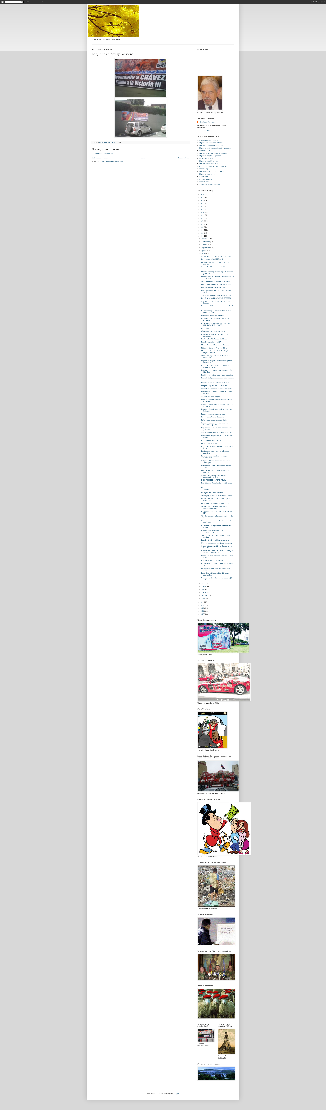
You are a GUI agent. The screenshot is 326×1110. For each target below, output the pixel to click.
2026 (202, 194)
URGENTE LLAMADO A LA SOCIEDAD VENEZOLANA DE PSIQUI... (215, 324)
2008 (202, 611)
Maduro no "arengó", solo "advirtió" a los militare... (216, 471)
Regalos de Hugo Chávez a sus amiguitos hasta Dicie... (216, 361)
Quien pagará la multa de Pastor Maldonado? (217, 495)
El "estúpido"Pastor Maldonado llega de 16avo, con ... (215, 499)
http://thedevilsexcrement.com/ (211, 143)
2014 (202, 230)
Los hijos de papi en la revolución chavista (217, 375)
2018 (202, 218)
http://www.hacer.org (207, 174)
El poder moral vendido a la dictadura (215, 383)
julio (203, 254)
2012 (202, 236)
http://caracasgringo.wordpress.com (213, 153)
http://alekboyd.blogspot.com (210, 156)
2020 (202, 212)
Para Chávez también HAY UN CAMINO (216, 298)
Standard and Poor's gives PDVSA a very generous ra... (215, 268)
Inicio (143, 158)
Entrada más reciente (100, 158)
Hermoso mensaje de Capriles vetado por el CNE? (217, 512)
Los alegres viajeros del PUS (211, 342)
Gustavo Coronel (207, 122)
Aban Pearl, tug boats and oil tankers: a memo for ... (215, 356)
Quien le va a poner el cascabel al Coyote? (216, 389)
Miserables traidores (209, 443)
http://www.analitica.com (208, 161)
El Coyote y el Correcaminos (212, 493)
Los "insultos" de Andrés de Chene (214, 339)
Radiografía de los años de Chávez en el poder (215, 569)
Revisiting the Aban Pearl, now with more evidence (216, 484)
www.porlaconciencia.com (209, 140)
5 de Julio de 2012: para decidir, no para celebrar (215, 536)
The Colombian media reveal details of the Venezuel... (217, 517)
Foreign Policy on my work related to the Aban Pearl (216, 371)
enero (203, 598)
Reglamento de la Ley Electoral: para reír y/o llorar (216, 428)
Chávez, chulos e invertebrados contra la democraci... (216, 522)
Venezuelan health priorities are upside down (216, 466)
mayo (203, 586)
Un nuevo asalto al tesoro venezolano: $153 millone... (217, 579)
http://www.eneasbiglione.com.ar (211, 171)
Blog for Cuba (204, 150)
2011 (202, 602)
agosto (204, 250)
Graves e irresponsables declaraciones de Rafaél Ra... (216, 547)
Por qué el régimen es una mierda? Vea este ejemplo (217, 379)
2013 (202, 233)
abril (203, 589)
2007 (202, 614)
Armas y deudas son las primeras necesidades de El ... (213, 476)
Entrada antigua (183, 158)
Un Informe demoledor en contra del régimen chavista (215, 366)
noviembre (205, 242)
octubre (204, 245)
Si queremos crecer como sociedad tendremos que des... (214, 424)
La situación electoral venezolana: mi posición (215, 452)
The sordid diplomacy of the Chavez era (216, 295)
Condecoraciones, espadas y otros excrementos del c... (214, 507)
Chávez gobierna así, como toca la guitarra (217, 432)
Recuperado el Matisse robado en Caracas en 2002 (217, 392)
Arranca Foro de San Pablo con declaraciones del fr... (212, 531)
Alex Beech (203, 176)
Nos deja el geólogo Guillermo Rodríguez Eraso (217, 447)
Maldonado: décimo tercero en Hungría (216, 284)
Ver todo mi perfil (204, 130)
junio (203, 583)
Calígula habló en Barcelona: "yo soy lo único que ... (215, 461)
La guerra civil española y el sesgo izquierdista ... (214, 457)
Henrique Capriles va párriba (212, 560)
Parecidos (205, 328)
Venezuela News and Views (209, 184)
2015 (202, 227)
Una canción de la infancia (211, 440)
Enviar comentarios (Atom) (112, 161)
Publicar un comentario (104, 153)
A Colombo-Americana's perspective (213, 166)
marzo (204, 592)
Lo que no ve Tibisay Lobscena (212, 417)
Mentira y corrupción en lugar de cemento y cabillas (217, 272)
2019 (202, 215)
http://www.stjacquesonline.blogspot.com (214, 148)
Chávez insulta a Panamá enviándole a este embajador (217, 405)
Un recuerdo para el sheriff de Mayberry (216, 543)
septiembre (205, 248)
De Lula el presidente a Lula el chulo (215, 503)
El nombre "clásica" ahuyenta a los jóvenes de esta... (217, 556)
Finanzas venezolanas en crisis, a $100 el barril (216, 291)
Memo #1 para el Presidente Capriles (215, 345)
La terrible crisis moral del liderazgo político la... (215, 574)
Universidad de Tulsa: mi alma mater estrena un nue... (217, 564)
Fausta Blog (203, 169)
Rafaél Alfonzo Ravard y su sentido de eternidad (215, 319)
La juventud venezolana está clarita (214, 420)
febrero (204, 595)
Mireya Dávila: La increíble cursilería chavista (215, 263)
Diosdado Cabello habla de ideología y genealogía (215, 335)
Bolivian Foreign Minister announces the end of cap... (216, 400)
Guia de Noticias (205, 179)
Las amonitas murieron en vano (213, 414)
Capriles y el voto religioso (211, 396)
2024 (202, 200)
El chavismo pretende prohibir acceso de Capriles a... (216, 489)
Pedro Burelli (204, 182)
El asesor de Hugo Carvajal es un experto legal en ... (216, 436)
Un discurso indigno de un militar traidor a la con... (217, 526)
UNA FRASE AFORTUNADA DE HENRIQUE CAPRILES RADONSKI (217, 552)
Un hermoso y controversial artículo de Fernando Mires (216, 311)
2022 (202, 206)
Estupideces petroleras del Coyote (214, 386)
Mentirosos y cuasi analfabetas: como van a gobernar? (217, 277)
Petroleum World (206, 158)
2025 (202, 197)
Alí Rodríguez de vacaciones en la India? (216, 256)
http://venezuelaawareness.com (211, 145)
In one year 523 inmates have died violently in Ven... (217, 307)
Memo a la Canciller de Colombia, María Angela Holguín (216, 352)
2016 (202, 224)
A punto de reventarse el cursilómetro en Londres (216, 302)
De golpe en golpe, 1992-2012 (212, 259)
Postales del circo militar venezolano (215, 540)
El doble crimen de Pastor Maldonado (215, 348)
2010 (202, 605)
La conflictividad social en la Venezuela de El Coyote (217, 410)
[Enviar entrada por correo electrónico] (119, 142)
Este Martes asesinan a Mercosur (213, 287)
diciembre (205, 239)
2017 (202, 221)
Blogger (176, 1093)
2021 (202, 209)
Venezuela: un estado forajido (212, 316)
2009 (202, 608)
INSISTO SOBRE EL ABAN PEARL (213, 480)
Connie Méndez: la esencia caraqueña (215, 281)
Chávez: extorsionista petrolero (213, 331)
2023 (202, 203)
